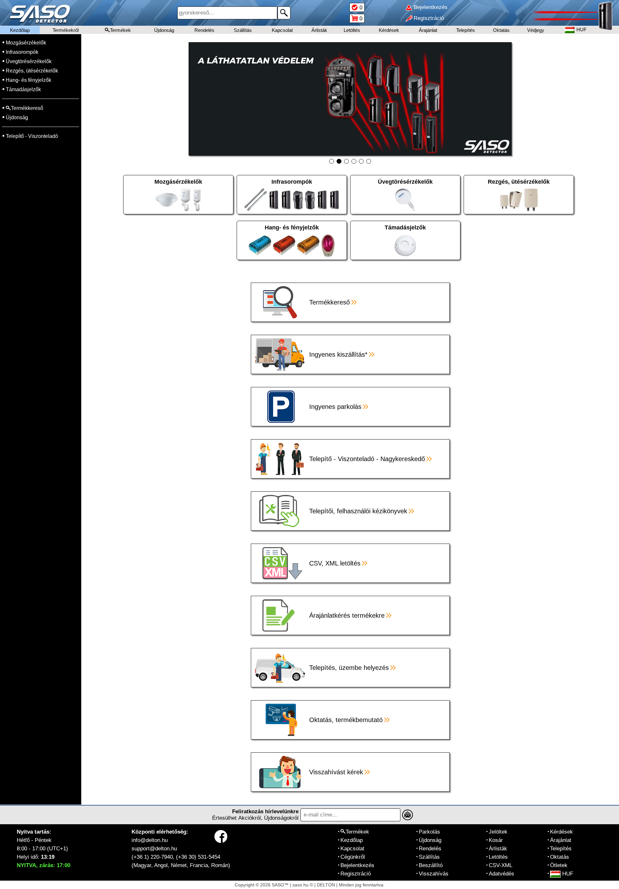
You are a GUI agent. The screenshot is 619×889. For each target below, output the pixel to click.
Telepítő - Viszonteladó (32, 136)
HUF (567, 874)
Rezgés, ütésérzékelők (32, 70)
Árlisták (319, 30)
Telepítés (465, 30)
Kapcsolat (282, 30)
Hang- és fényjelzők (28, 80)
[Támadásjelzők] (407, 245)
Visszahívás (433, 874)
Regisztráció (355, 874)
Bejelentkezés (357, 865)
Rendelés (204, 30)
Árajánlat (428, 30)
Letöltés (352, 30)
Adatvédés (501, 874)
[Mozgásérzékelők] (180, 199)
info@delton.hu (150, 840)
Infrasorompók (22, 52)
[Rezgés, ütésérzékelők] (520, 199)
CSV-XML (500, 865)
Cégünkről (352, 857)
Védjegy (535, 30)
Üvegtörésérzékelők (29, 61)
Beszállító (431, 865)
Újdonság (164, 30)
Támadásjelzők (23, 89)
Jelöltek (498, 832)
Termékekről (66, 30)
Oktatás (501, 30)
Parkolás (429, 832)
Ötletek (558, 865)
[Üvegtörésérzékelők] (407, 199)
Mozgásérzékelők (26, 42)
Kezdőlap (20, 30)
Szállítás (243, 30)
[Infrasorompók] (293, 199)
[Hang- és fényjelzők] (293, 245)
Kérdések (389, 30)
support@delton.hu (154, 849)
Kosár (496, 840)
